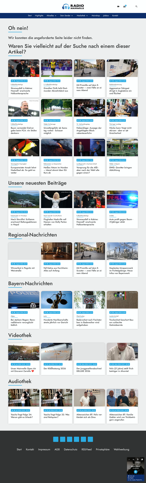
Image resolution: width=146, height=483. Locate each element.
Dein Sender (65, 15)
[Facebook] (15, 6)
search (136, 6)
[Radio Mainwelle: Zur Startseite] (73, 6)
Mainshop (96, 15)
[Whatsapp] (10, 6)
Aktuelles (50, 15)
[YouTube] (23, 6)
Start (30, 15)
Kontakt (115, 15)
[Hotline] (32, 6)
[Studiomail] (28, 6)
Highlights (39, 15)
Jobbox (106, 15)
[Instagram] (19, 6)
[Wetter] (130, 6)
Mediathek (81, 15)
